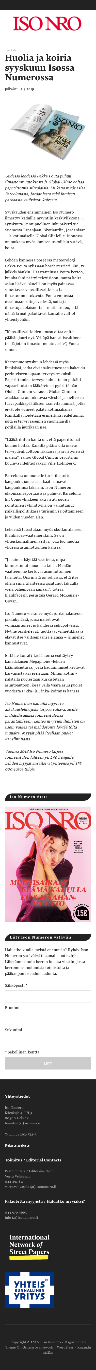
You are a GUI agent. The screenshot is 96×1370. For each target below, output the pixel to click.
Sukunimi (13, 1030)
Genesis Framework (37, 1347)
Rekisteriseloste (17, 1145)
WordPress (65, 1347)
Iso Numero (48, 23)
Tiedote (11, 50)
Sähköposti (16, 985)
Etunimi (12, 1007)
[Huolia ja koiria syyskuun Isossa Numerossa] (48, 170)
